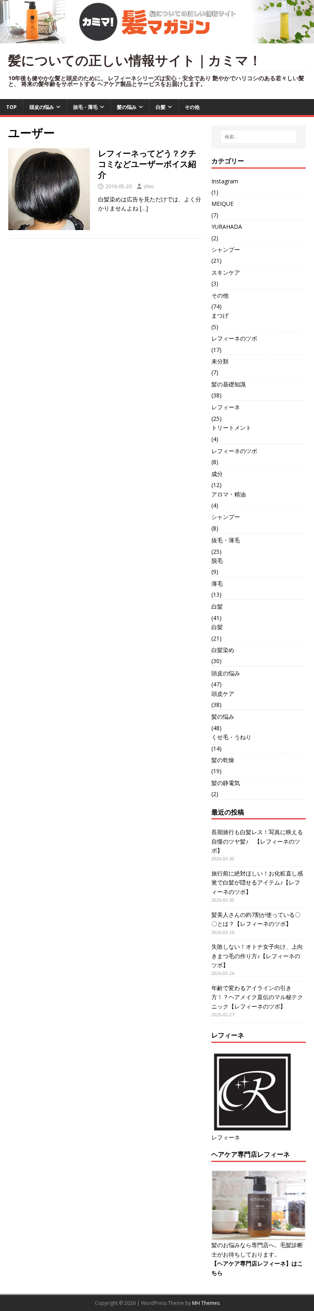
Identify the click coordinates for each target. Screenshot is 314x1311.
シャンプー (225, 249)
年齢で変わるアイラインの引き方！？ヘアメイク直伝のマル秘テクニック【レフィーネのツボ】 (257, 997)
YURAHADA (226, 226)
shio (149, 186)
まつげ (220, 315)
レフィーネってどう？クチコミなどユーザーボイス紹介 (147, 164)
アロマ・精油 (228, 494)
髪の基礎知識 (228, 384)
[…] (144, 208)
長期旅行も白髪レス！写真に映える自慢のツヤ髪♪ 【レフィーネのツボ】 (257, 841)
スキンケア (225, 272)
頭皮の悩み (41, 107)
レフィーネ (225, 407)
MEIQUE (222, 204)
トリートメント (231, 427)
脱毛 (217, 560)
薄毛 (217, 583)
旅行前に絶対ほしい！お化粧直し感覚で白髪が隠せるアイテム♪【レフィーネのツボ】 (257, 882)
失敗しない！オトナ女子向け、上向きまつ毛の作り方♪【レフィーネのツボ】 (257, 956)
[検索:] (258, 137)
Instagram (224, 181)
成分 (217, 474)
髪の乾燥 (222, 760)
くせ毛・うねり (231, 737)
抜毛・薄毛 (85, 107)
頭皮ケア (222, 693)
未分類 (220, 361)
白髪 (161, 107)
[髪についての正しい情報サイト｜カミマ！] (157, 39)
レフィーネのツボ (234, 338)
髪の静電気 (225, 783)
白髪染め (222, 650)
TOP (11, 107)
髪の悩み (127, 107)
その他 (192, 107)
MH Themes (206, 1303)
